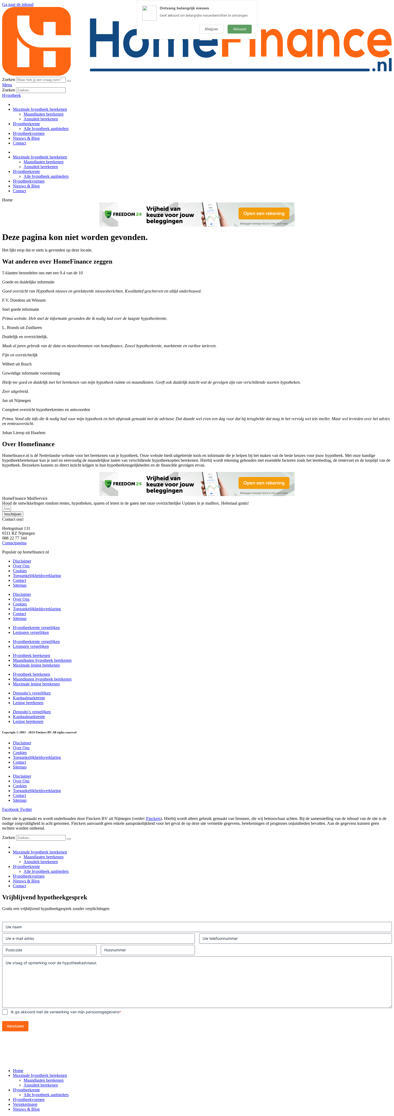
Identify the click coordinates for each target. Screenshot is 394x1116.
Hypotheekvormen (28, 133)
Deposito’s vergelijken (32, 693)
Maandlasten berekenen (44, 114)
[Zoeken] (69, 81)
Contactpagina (14, 543)
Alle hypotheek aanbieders (46, 128)
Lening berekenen (28, 702)
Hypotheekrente (26, 123)
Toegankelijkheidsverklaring (37, 575)
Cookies (20, 570)
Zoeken (8, 79)
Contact (19, 143)
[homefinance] (197, 74)
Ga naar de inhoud (18, 4)
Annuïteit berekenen (41, 119)
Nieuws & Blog (26, 138)
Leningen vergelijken (31, 632)
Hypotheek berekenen (31, 655)
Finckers (153, 818)
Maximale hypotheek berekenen (40, 109)
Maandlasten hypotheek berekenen (42, 660)
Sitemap (20, 585)
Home (18, 1070)
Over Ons (21, 566)
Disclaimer (22, 561)
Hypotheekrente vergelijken (36, 627)
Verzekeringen (25, 1104)
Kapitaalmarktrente (29, 698)
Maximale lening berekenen (36, 665)
